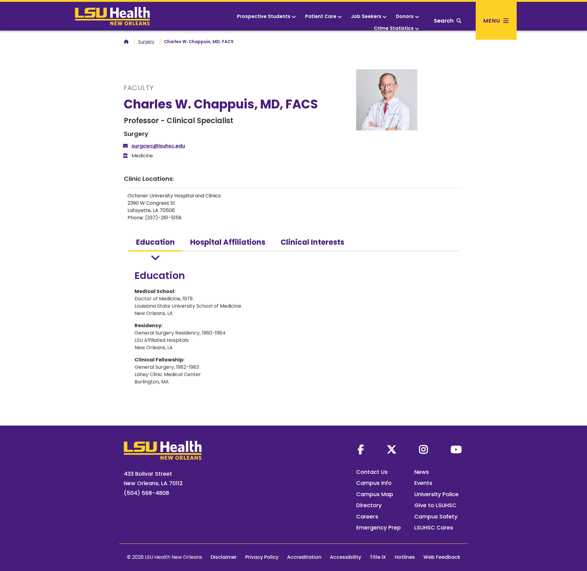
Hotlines (405, 557)
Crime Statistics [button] (394, 28)
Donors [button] (405, 16)
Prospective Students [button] (263, 16)
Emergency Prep (378, 527)
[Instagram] (423, 449)
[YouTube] (456, 449)
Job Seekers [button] (366, 16)
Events (423, 483)
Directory (369, 505)
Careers (367, 516)
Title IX (378, 557)
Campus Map (374, 494)
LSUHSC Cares (433, 527)
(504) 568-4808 (146, 493)
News (421, 472)
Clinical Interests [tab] (312, 242)
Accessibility (345, 557)
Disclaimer (224, 557)
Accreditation (304, 557)
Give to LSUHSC (435, 505)
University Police (436, 494)
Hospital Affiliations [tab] (227, 242)
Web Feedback (441, 557)
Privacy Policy (262, 557)
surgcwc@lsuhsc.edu (158, 145)
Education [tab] (155, 242)
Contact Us (372, 472)
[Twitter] (392, 449)
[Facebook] (361, 449)
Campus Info (374, 483)
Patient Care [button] (320, 16)
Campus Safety (435, 516)
